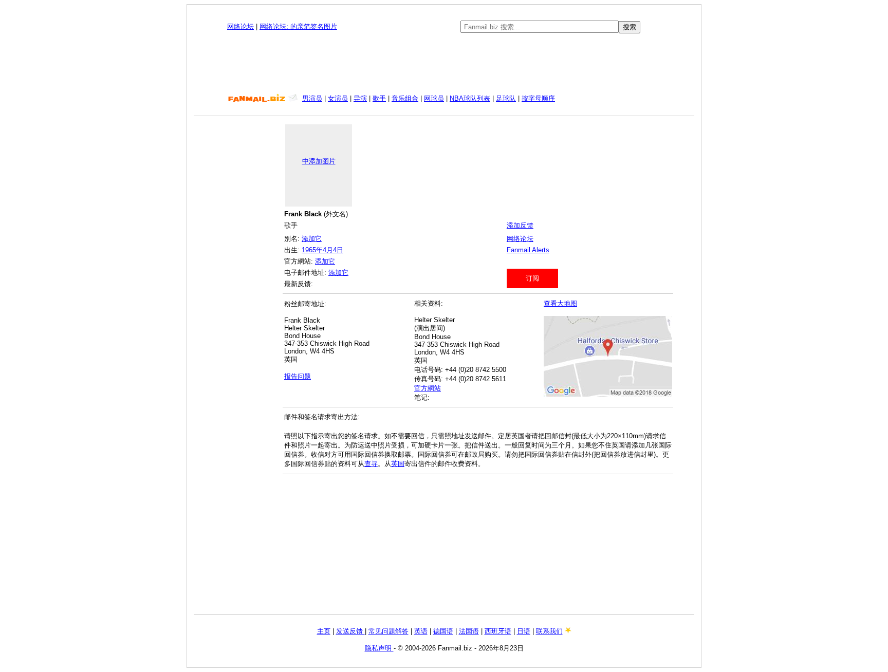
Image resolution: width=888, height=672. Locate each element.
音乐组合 (405, 98)
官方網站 (427, 388)
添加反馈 (520, 225)
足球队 (506, 98)
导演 (360, 98)
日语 (523, 631)
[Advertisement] (444, 64)
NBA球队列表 (470, 98)
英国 (397, 464)
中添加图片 (319, 161)
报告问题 (297, 376)
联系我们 (549, 631)
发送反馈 (350, 631)
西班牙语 (498, 631)
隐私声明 (379, 648)
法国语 (469, 631)
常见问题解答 (388, 631)
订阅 (532, 278)
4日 (338, 250)
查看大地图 (560, 303)
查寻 (371, 464)
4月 (328, 250)
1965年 (312, 250)
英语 (421, 631)
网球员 (434, 98)
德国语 (443, 631)
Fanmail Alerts (528, 250)
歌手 (379, 98)
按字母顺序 (538, 98)
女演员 (338, 98)
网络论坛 (240, 26)
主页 (323, 631)
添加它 (312, 238)
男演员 (312, 98)
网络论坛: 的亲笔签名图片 (298, 26)
